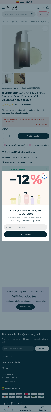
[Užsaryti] (44, 175)
